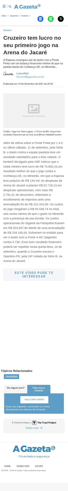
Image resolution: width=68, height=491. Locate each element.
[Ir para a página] (27, 6)
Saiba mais (32, 428)
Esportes (14, 16)
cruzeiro (11, 376)
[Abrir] (4, 6)
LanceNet (23, 73)
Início (4, 16)
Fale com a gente (34, 399)
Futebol (24, 16)
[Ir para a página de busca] (9, 6)
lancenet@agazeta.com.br (30, 76)
